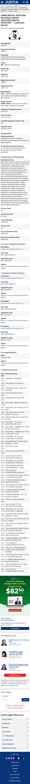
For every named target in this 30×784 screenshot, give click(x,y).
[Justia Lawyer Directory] (23, 758)
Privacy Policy (15, 777)
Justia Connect (15, 762)
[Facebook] (11, 758)
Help (15, 771)
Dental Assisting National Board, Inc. (12, 249)
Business (5, 727)
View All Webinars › (15, 675)
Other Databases (8, 744)
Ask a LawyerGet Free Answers (7, 619)
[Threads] (16, 758)
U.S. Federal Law (8, 736)
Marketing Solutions (9, 748)
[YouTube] (9, 758)
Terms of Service (15, 774)
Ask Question (15, 628)
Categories (16, 6)
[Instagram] (14, 758)
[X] (21, 758)
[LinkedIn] (7, 758)
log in (6, 266)
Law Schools (6, 732)
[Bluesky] (19, 758)
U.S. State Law (7, 740)
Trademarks (9, 6)
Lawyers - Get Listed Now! (15, 705)
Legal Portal (15, 765)
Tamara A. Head (6, 117)
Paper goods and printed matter (9, 7)
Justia (2, 6)
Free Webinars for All (8, 636)
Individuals (6, 723)
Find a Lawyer (6, 692)
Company (15, 768)
